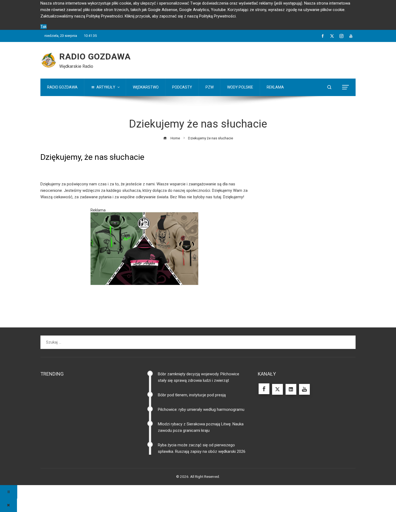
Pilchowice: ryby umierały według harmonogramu (201, 427)
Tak (43, 26)
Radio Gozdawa (95, 56)
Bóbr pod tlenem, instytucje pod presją (192, 412)
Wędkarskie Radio (76, 66)
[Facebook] (264, 406)
